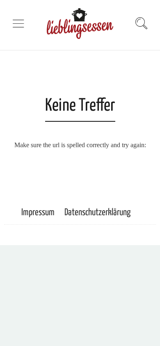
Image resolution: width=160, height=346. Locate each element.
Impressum (38, 212)
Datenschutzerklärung (97, 212)
